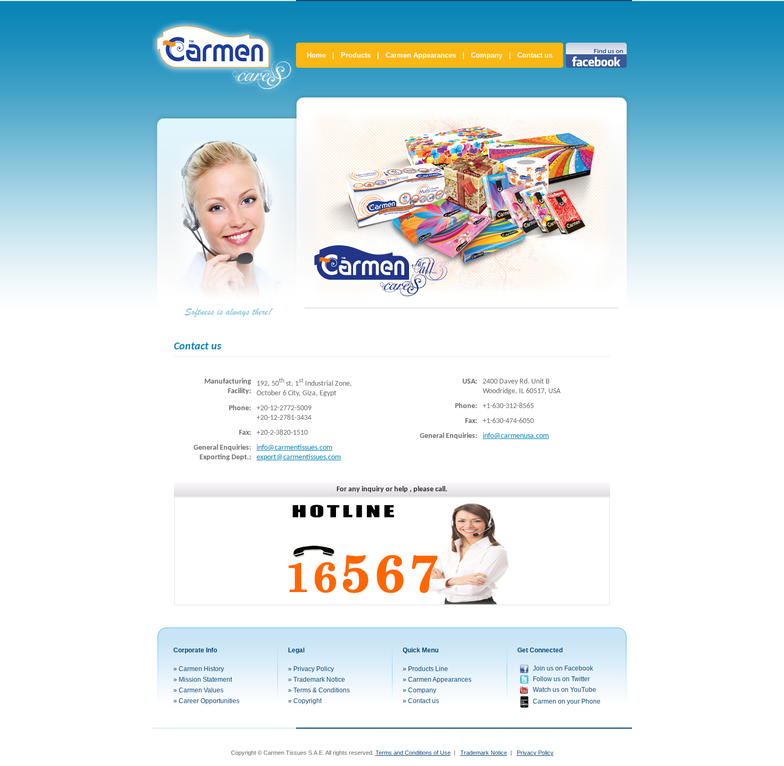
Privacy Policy (313, 669)
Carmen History (201, 669)
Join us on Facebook (563, 668)
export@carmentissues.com (299, 457)
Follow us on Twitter (561, 679)
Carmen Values (201, 690)
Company (486, 55)
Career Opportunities (209, 701)
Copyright (307, 701)
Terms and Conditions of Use (413, 752)
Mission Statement (205, 679)
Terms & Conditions (321, 690)
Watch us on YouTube (564, 689)
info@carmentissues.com (294, 448)
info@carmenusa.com (516, 436)
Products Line (428, 669)
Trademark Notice (319, 679)
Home (316, 55)
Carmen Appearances (421, 55)
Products (356, 55)
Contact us (535, 55)
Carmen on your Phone (567, 701)
